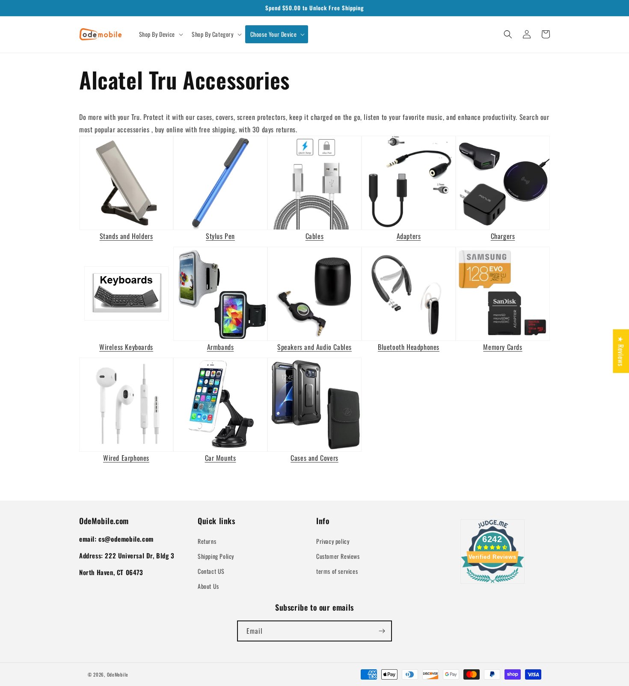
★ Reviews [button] (621, 351)
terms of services (337, 571)
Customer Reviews (338, 556)
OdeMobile (117, 674)
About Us (208, 586)
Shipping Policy (216, 556)
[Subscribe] (381, 631)
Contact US (211, 571)
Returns (207, 541)
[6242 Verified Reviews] (492, 584)
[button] (160, 34)
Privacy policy (332, 541)
